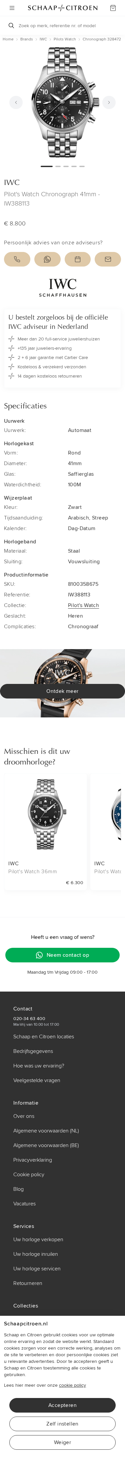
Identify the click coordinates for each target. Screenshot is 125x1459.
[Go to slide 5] (82, 166)
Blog (18, 1189)
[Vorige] (16, 102)
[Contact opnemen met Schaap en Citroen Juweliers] (108, 259)
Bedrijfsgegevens (33, 1051)
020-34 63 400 (29, 1018)
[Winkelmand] (113, 8)
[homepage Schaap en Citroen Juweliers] (62, 8)
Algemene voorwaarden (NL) (46, 1130)
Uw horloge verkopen (38, 1239)
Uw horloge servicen (37, 1268)
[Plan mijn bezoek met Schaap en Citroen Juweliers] (78, 259)
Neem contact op (68, 955)
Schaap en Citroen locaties (43, 1036)
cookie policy (72, 1385)
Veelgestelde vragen (36, 1080)
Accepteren (62, 1405)
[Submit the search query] (11, 25)
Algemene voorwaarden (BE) (46, 1145)
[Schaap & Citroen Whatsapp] (47, 259)
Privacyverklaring (32, 1160)
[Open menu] (12, 8)
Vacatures (24, 1203)
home (8, 39)
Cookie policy (28, 1174)
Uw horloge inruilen (35, 1254)
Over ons (23, 1116)
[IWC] (62, 287)
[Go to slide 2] (58, 166)
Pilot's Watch (83, 605)
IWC (43, 39)
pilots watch (65, 39)
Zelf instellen (62, 1424)
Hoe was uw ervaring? (38, 1066)
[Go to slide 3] (66, 166)
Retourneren (27, 1283)
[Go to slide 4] (74, 166)
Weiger (62, 1442)
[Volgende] (109, 102)
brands (26, 39)
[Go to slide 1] (47, 166)
